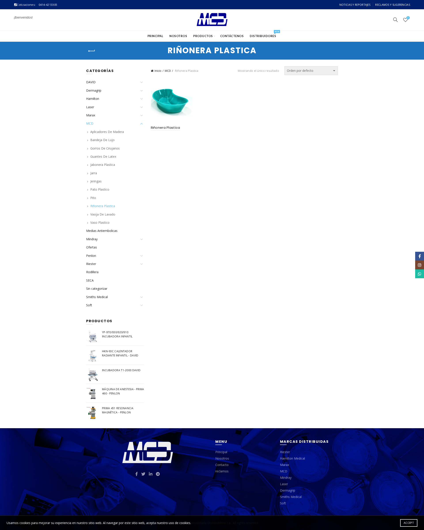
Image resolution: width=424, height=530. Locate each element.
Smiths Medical (97, 297)
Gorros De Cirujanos (105, 148)
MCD (168, 71)
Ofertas (91, 247)
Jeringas (96, 181)
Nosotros (178, 36)
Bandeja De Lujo (102, 140)
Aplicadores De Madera (107, 132)
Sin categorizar (96, 288)
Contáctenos (232, 36)
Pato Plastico (99, 189)
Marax (90, 115)
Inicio (158, 71)
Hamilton (92, 99)
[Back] (91, 51)
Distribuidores (264, 34)
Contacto (222, 465)
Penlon (91, 256)
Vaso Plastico (100, 222)
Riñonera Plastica (165, 127)
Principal (155, 36)
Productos (203, 36)
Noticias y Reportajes (354, 5)
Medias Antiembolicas (101, 231)
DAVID (91, 82)
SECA (90, 280)
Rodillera (92, 272)
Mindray (92, 239)
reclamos (222, 471)
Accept (409, 523)
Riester (91, 264)
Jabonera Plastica (102, 165)
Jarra (93, 173)
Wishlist (408, 18)
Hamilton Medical (292, 458)
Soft (89, 305)
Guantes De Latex (103, 156)
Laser (90, 107)
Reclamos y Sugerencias (392, 5)
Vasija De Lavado (102, 214)
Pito (93, 198)
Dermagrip (93, 90)
